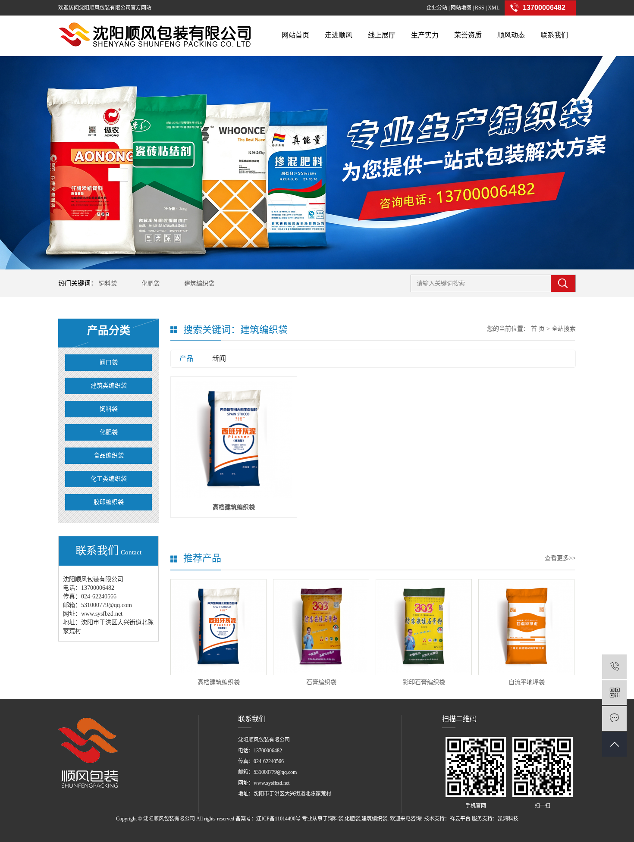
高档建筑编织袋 (234, 507)
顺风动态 (511, 35)
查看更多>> (560, 558)
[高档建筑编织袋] (233, 439)
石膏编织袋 (321, 682)
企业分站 (437, 8)
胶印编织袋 (109, 502)
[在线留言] (614, 718)
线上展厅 (381, 35)
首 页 (538, 329)
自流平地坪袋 (526, 682)
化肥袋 (150, 283)
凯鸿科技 (508, 819)
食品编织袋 (109, 455)
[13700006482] (614, 666)
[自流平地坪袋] (526, 627)
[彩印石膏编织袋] (424, 627)
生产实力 (425, 35)
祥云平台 (460, 819)
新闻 (219, 358)
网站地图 (461, 8)
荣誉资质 (468, 35)
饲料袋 (108, 283)
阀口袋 (109, 362)
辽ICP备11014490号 (278, 819)
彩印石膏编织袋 (424, 682)
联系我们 (554, 35)
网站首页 (295, 35)
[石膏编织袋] (321, 627)
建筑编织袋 (199, 283)
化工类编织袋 (109, 479)
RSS (479, 8)
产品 (186, 358)
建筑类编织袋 (109, 385)
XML (493, 8)
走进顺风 (338, 35)
